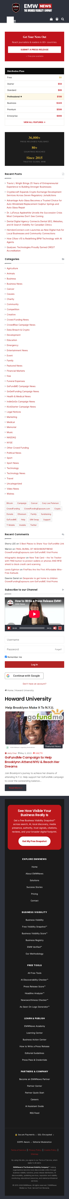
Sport (9, 458)
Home (10, 690)
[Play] (9, 628)
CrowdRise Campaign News (21, 325)
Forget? (58, 649)
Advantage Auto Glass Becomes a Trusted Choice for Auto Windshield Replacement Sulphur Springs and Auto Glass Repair (34, 204)
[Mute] (54, 628)
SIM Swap (34, 519)
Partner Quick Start (34, 1092)
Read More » (15, 787)
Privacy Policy (35, 1150)
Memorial (11, 427)
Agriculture (12, 268)
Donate (10, 514)
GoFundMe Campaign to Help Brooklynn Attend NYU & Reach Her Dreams (32, 762)
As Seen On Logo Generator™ (34, 1006)
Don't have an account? (34, 683)
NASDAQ (11, 437)
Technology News (16, 473)
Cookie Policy (50, 1150)
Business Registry (34, 940)
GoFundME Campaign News (21, 386)
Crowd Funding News (18, 319)
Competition (13, 309)
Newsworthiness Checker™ (34, 1000)
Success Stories (34, 887)
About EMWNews (34, 873)
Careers (35, 1099)
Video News (13, 488)
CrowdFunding (13, 508)
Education (12, 340)
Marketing (12, 417)
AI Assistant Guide (34, 1106)
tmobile (22, 525)
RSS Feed (34, 1113)
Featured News (14, 365)
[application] (34, 614)
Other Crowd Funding (18, 447)
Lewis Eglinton (12, 569)
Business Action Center (34, 1039)
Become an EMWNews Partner (34, 1079)
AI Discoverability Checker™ (34, 979)
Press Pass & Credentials (34, 1060)
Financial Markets (16, 371)
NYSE (10, 442)
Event (10, 355)
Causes (10, 294)
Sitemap (34, 1154)
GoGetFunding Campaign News (23, 391)
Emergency (12, 345)
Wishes (10, 493)
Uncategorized (14, 483)
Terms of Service (18, 1150)
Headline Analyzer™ (34, 993)
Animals (11, 273)
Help (23, 519)
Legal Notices (14, 412)
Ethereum (22, 514)
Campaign (21, 503)
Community (13, 304)
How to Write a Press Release (34, 1046)
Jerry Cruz (12, 753)
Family (10, 360)
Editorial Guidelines (34, 1053)
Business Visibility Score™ (34, 933)
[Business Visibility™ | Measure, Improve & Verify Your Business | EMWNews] (34, 7)
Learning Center (34, 1033)
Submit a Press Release (34, 49)
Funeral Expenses (16, 381)
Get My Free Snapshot (34, 841)
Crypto (57, 508)
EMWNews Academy (34, 1026)
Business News (14, 283)
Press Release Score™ (34, 986)
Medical (11, 422)
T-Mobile (11, 525)
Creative (11, 314)
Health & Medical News (19, 396)
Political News (14, 453)
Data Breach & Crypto (18, 330)
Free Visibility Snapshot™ (34, 926)
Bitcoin (10, 503)
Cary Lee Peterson (50, 503)
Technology (13, 468)
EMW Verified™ (34, 947)
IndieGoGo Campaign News (21, 401)
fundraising (46, 514)
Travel (10, 478)
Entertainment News (17, 350)
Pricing (34, 894)
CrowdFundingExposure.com (37, 508)
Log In (34, 664)
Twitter (33, 525)
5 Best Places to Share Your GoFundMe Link (42, 543)
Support (46, 519)
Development (14, 335)
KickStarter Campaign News (21, 406)
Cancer (10, 289)
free (9, 376)
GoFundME (12, 519)
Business (11, 278)
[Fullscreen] (60, 628)
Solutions (34, 880)
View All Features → (34, 122)
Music (10, 432)
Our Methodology (34, 953)
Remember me (14, 657)
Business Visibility (34, 920)
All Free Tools (34, 973)
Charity (10, 299)
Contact (35, 900)
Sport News (13, 463)
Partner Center (34, 1086)
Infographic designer (15, 557)
